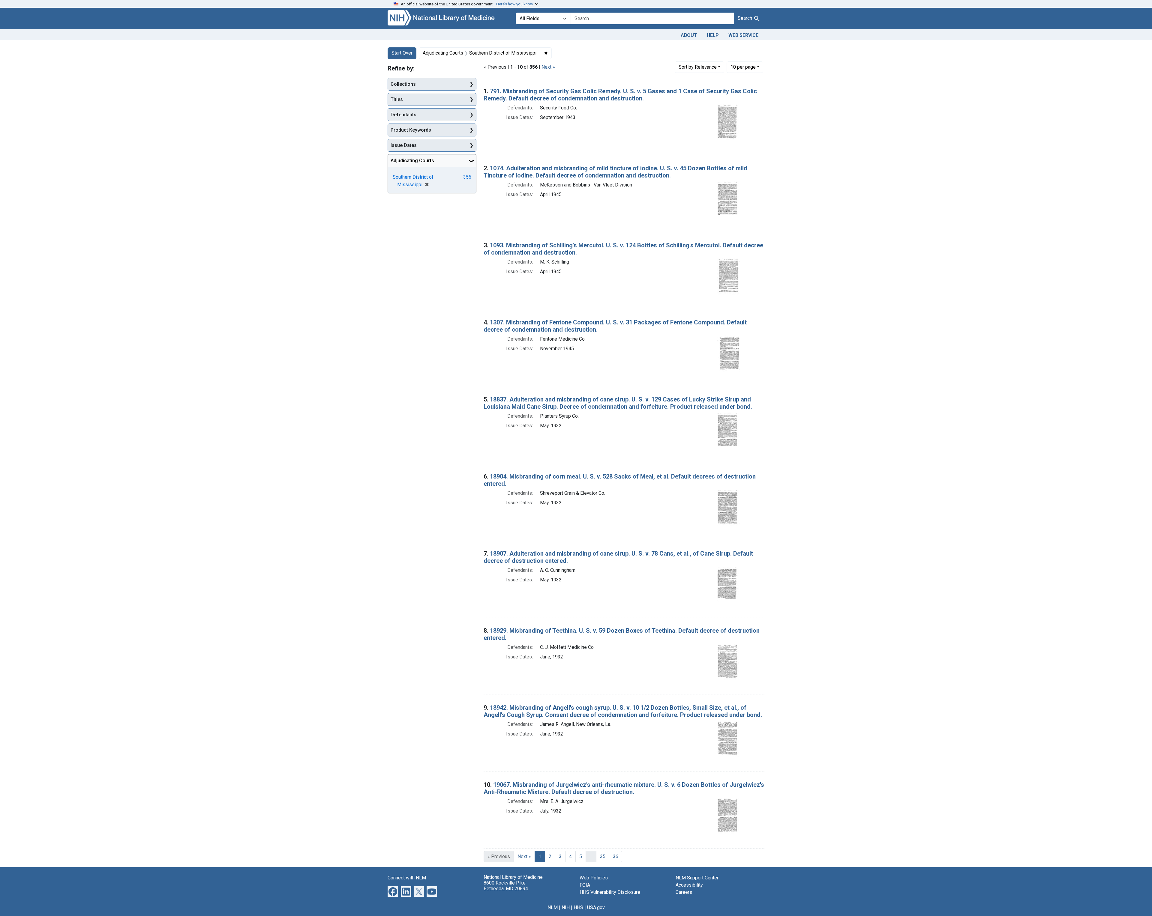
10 (743, 67)
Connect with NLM (407, 878)
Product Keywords (411, 130)
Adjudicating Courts (412, 160)
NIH (566, 907)
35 (602, 856)
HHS (578, 907)
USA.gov (596, 907)
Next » (548, 67)
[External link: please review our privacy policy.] (393, 891)
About (689, 35)
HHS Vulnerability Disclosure (610, 892)
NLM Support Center (697, 878)
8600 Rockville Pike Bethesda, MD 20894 (506, 885)
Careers (684, 892)
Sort (698, 67)
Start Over (402, 53)
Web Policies (594, 878)
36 (615, 856)
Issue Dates (404, 145)
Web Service (743, 35)
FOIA (585, 885)
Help (713, 35)
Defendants (403, 115)
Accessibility (689, 885)
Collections (403, 84)
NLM (553, 907)
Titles (397, 99)
